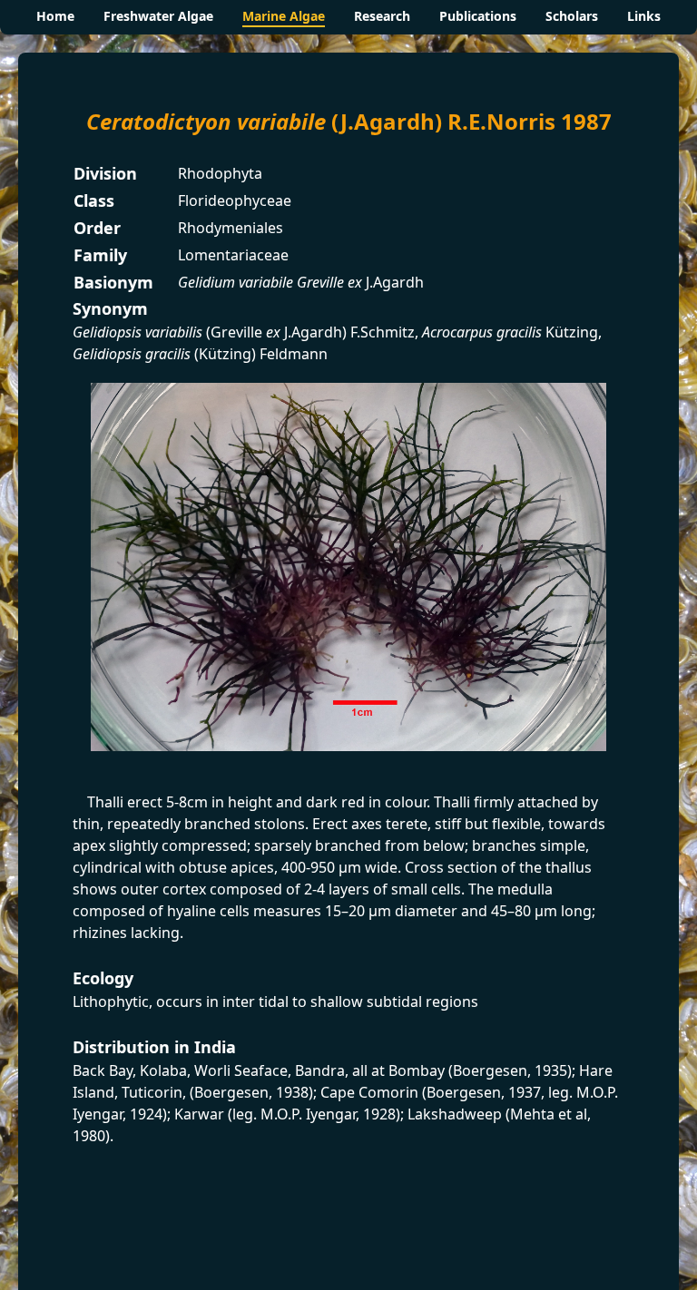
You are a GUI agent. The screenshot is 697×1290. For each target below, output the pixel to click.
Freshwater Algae (158, 15)
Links (644, 15)
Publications (477, 15)
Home (55, 15)
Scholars (571, 15)
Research (382, 15)
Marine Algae (283, 15)
